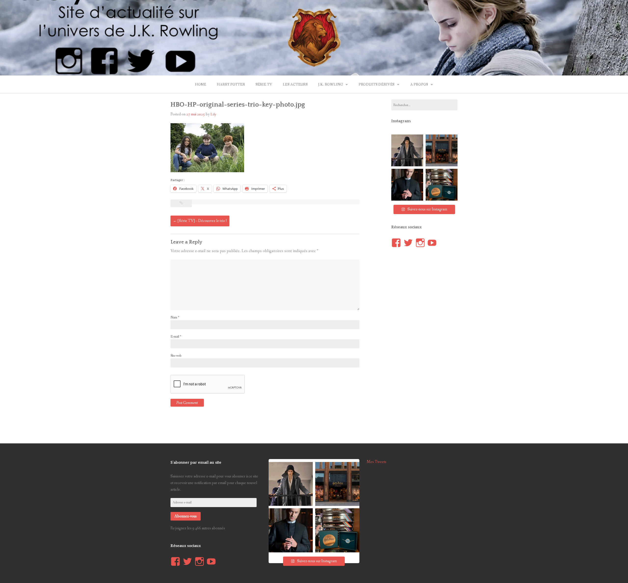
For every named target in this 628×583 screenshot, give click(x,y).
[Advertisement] (428, 343)
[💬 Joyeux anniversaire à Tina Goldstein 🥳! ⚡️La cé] (407, 150)
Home (200, 84)
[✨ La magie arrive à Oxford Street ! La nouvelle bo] (442, 150)
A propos (419, 84)
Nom (174, 317)
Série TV (264, 84)
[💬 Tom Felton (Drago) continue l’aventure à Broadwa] (407, 185)
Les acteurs (295, 84)
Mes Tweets (376, 461)
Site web (175, 355)
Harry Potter (231, 84)
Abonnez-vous (185, 516)
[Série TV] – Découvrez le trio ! (200, 220)
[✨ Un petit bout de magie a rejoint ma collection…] (442, 185)
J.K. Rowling (330, 84)
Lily (213, 114)
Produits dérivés (376, 84)
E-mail (175, 336)
